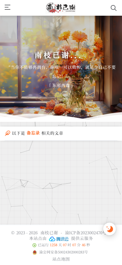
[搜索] (113, 8)
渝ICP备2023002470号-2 (87, 232)
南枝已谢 (49, 232)
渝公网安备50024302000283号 (63, 252)
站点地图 (61, 259)
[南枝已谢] (60, 8)
